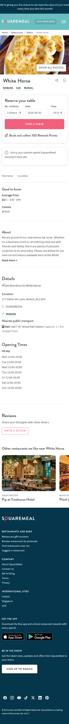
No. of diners (12, 106)
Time (53, 106)
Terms (5, 578)
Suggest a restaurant (13, 550)
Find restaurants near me (15, 545)
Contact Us (8, 569)
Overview (7, 175)
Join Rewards (45, 21)
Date (27, 106)
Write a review (15, 430)
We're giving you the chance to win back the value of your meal (34, 6)
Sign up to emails (19, 669)
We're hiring (8, 573)
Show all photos (51, 67)
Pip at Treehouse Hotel (18, 499)
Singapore (7, 601)
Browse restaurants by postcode (19, 541)
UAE (4, 605)
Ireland (6, 596)
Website (8, 88)
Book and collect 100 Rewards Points (33, 135)
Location (22, 175)
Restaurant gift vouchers (15, 536)
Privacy (6, 582)
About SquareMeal (12, 564)
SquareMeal (15, 21)
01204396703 (14, 306)
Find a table (34, 124)
